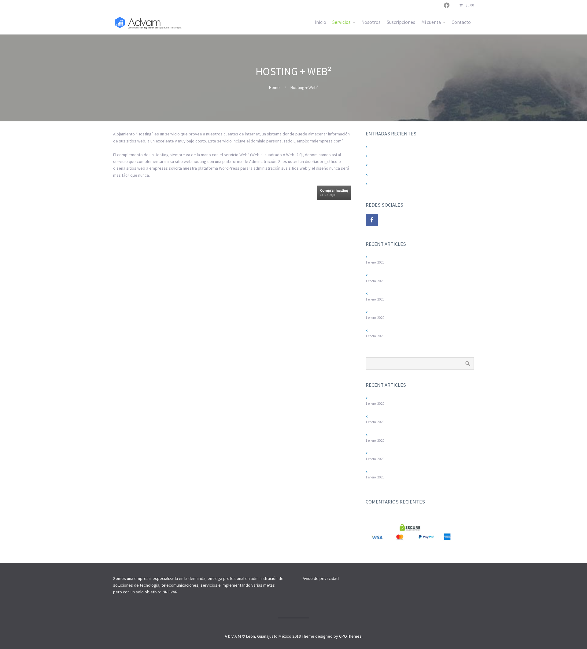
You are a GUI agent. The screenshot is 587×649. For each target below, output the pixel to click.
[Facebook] (372, 220)
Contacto (461, 22)
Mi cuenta (431, 22)
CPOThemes (350, 636)
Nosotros (371, 22)
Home (274, 87)
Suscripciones (401, 22)
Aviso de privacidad (321, 578)
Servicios (341, 22)
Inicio (320, 22)
